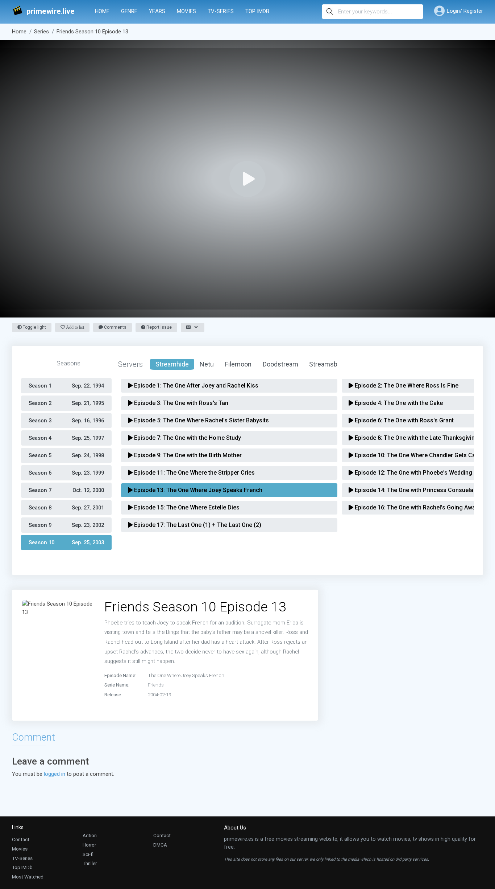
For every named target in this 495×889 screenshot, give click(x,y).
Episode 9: (187, 455)
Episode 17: (197, 524)
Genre (129, 11)
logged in (54, 774)
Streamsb (323, 364)
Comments (114, 327)
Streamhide (172, 364)
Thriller (90, 863)
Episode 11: (194, 472)
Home (102, 11)
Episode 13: (197, 490)
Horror (89, 845)
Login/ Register (465, 11)
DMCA (160, 845)
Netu (207, 364)
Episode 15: (186, 507)
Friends (156, 685)
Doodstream (280, 364)
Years (157, 11)
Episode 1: (195, 385)
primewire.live (50, 11)
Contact (20, 839)
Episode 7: (187, 437)
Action (90, 835)
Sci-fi (88, 854)
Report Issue (158, 327)
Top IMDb (257, 11)
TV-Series (221, 11)
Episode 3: (180, 403)
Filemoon (238, 364)
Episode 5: (201, 420)
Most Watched (27, 877)
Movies (186, 11)
